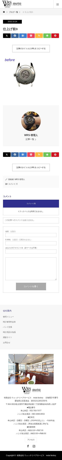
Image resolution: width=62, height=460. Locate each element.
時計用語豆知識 (9, 332)
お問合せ (6, 343)
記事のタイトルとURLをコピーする (31, 48)
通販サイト (7, 337)
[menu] (57, 4)
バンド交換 (7, 327)
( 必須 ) (10, 231)
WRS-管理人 (31, 135)
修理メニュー (8, 317)
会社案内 (7, 310)
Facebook (27, 445)
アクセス (31, 440)
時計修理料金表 (9, 322)
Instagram (33, 445)
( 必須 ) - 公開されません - (18, 240)
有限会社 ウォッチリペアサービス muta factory (36, 455)
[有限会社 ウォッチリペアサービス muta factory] (11, 4)
